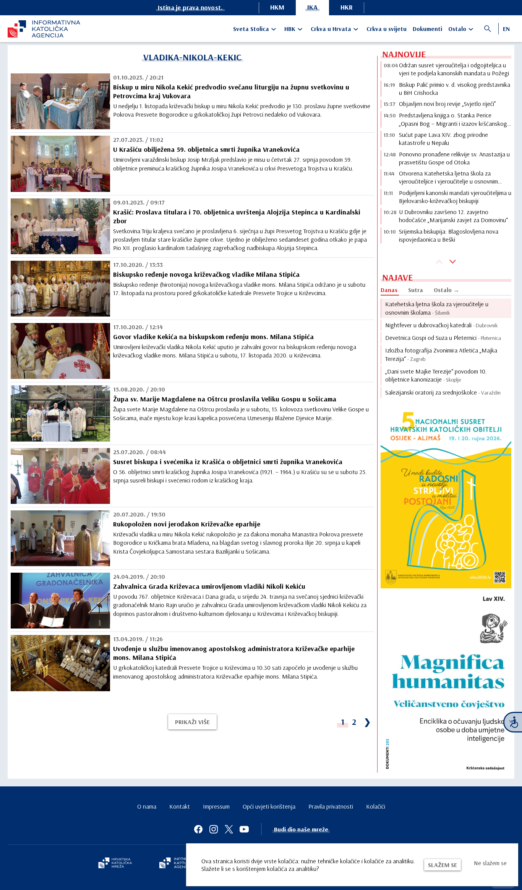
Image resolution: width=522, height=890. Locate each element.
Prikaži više (192, 722)
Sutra (415, 290)
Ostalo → (446, 290)
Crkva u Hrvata (331, 28)
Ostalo (457, 28)
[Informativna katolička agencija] (181, 864)
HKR (346, 7)
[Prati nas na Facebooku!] (198, 829)
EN (506, 28)
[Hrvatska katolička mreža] (115, 864)
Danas (389, 290)
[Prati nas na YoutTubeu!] (244, 829)
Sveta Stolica (251, 28)
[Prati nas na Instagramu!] (213, 829)
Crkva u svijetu (386, 28)
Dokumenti (427, 28)
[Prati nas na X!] (228, 829)
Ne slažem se (490, 863)
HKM (277, 7)
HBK (289, 28)
